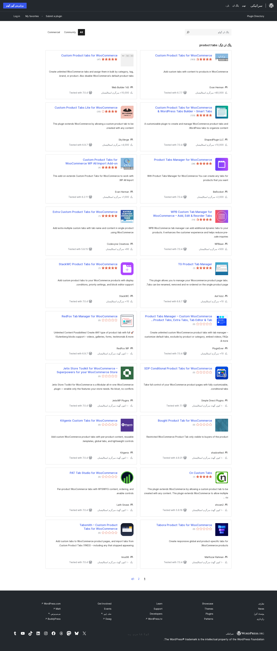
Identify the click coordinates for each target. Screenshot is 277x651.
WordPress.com (51, 603)
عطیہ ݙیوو (106, 613)
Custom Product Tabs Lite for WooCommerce (86, 107)
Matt (57, 608)
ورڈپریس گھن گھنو (15, 5)
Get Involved (104, 603)
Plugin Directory (255, 16)
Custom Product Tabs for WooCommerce (183, 55)
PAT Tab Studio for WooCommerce (94, 473)
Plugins (209, 613)
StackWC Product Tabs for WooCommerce (88, 264)
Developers (156, 613)
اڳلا (132, 579)
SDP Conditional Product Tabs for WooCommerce (178, 368)
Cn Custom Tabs (200, 473)
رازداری (260, 618)
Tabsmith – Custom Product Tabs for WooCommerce (99, 526)
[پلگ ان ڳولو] (188, 32)
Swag (107, 618)
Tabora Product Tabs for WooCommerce (184, 525)
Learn (159, 603)
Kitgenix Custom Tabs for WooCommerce (89, 420)
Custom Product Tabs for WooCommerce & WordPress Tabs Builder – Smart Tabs (183, 109)
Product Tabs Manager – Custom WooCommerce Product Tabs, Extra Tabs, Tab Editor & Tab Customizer (178, 318)
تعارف (261, 603)
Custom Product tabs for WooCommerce (89, 55)
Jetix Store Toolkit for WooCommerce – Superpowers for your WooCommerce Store (87, 370)
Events (107, 608)
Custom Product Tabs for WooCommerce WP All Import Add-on (91, 161)
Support (158, 608)
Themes (209, 608)
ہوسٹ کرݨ (259, 613)
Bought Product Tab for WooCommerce (185, 420)
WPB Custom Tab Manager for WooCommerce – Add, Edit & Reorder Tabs (182, 213)
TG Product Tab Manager (195, 264)
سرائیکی (230, 633)
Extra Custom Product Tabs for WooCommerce (85, 212)
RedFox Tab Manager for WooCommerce (90, 316)
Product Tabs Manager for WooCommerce (183, 159)
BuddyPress (53, 618)
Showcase (207, 603)
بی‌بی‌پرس (54, 613)
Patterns (208, 618)
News (261, 608)
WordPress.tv (153, 618)
